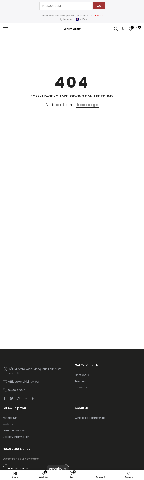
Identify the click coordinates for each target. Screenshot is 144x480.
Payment (81, 381)
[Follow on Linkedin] (26, 398)
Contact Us (82, 375)
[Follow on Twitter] (11, 398)
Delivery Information (16, 437)
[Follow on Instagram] (18, 398)
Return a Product (14, 430)
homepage (87, 105)
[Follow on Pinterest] (33, 398)
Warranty (81, 387)
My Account (11, 418)
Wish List (8, 424)
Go (99, 6)
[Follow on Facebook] (4, 398)
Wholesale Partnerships (90, 418)
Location (68, 19)
